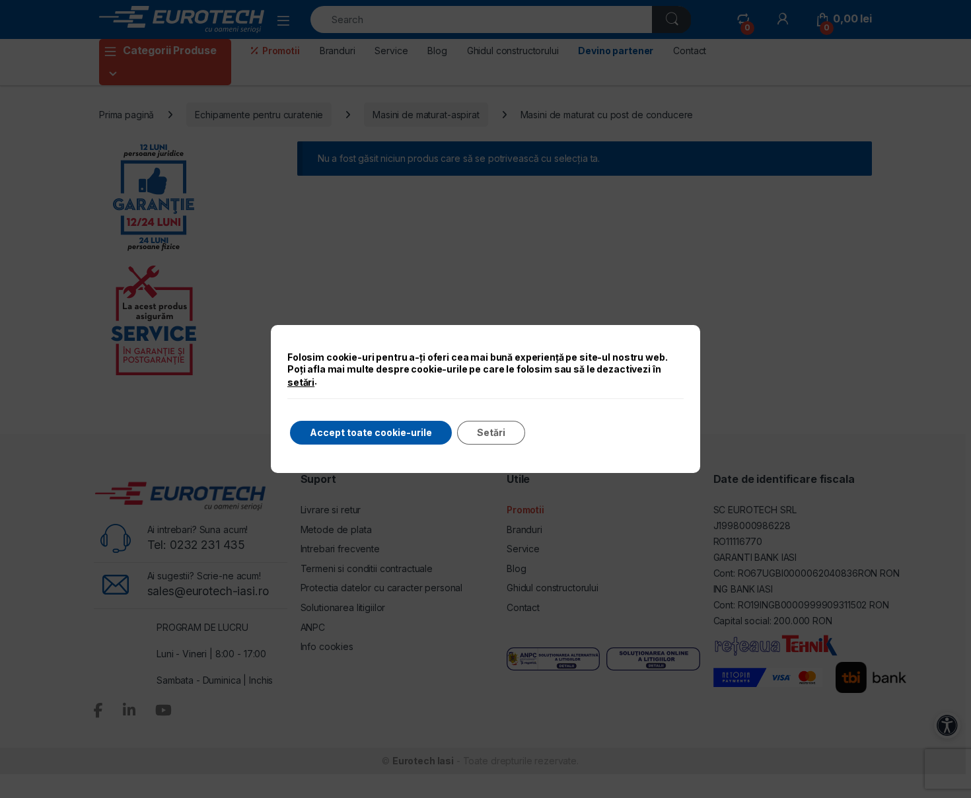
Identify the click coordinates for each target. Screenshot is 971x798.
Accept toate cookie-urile (371, 432)
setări (300, 382)
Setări (491, 432)
